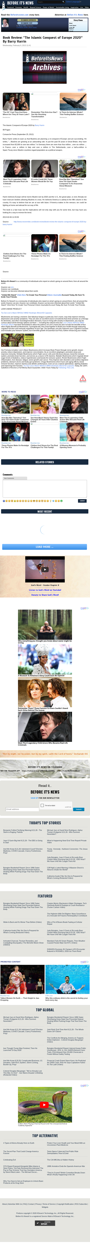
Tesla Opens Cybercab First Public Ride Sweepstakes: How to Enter (62, 1152)
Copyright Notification (65, 1204)
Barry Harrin (39, 125)
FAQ (25, 1204)
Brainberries (7, 186)
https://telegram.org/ (31, 771)
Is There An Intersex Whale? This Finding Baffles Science (71, 255)
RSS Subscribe (81, 1204)
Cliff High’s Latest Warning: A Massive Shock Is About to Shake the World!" (65, 869)
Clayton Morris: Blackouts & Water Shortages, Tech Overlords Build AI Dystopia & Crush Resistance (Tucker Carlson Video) (67, 905)
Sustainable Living (62, 7)
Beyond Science (35, 7)
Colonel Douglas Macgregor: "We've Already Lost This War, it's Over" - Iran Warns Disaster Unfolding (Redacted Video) (23, 1073)
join (12, 287)
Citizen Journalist (54, 295)
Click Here (21, 295)
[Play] (45, 569)
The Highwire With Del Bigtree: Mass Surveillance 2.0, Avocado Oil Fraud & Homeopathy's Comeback (67, 915)
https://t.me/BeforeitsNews (68, 771)
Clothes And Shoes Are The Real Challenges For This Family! (14, 256)
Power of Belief (48, 7)
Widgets (45, 1207)
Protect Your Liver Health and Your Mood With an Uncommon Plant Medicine (66, 1144)
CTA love (49, 996)
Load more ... (44, 547)
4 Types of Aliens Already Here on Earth (18, 1143)
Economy (18, 7)
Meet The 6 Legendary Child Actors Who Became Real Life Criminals (15, 181)
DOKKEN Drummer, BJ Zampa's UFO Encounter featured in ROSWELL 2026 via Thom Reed (66, 950)
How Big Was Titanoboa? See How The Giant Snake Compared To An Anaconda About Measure (71, 182)
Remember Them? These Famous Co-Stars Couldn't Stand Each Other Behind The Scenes (43, 709)
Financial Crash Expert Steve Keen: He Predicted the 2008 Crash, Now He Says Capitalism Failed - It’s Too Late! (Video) (66, 1062)
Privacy (38, 1204)
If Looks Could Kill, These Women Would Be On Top (42, 180)
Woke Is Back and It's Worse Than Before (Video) (22, 922)
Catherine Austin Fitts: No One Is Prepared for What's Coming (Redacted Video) (65, 877)
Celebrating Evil (9, 1160)
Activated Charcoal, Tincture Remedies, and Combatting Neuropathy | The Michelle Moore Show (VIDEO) (23, 943)
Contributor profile (22, 27)
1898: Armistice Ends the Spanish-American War (66, 1166)
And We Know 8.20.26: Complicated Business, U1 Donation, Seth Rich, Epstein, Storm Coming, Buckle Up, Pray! (22, 1062)
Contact (31, 1204)
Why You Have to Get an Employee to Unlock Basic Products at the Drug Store (23, 1182)
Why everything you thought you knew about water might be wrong (45, 642)
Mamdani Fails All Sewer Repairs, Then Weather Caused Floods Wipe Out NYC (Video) (66, 942)
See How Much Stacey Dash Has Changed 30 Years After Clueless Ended (44, 420)
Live (81, 7)
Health (25, 7)
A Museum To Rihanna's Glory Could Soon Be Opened (41, 675)
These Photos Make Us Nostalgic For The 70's (40, 255)
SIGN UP (34, 798)
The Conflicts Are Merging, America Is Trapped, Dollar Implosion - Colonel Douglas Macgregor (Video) (65, 1040)
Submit (79, 809)
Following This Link (66, 368)
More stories (33, 27)
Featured (10, 7)
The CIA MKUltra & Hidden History (60, 1160)
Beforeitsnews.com (19, 15)
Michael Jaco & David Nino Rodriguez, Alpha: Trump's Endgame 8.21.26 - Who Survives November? (65, 832)
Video (87, 7)
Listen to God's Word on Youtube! (45, 590)
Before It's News (20, 3)
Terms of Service (49, 1204)
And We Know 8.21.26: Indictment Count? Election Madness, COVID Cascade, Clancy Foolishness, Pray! (23, 851)
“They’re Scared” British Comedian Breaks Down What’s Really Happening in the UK (66, 1174)
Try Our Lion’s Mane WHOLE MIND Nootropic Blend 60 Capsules (26, 313)
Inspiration (74, 7)
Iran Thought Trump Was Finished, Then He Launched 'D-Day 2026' (20, 1049)
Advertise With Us (15, 1204)
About (4, 1204)
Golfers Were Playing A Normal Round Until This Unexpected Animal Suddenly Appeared (42, 1125)
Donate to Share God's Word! (45, 595)
